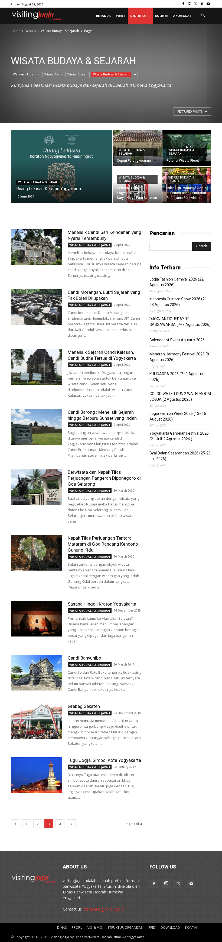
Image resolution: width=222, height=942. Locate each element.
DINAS (62, 927)
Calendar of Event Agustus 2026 (177, 340)
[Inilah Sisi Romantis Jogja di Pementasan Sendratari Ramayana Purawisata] (186, 185)
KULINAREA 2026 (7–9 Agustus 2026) (176, 377)
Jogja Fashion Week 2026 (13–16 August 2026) (177, 416)
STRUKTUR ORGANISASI (125, 927)
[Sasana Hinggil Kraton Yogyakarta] (36, 619)
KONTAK (191, 927)
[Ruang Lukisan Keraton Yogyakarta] (61, 174)
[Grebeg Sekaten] (36, 721)
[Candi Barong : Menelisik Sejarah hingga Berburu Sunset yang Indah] (36, 427)
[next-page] (71, 823)
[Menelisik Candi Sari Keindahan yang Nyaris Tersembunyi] (36, 247)
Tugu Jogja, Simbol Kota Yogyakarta (104, 760)
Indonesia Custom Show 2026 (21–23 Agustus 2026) (179, 302)
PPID (151, 927)
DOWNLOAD (170, 927)
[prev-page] (15, 823)
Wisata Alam (53, 74)
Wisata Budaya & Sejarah (60, 30)
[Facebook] (183, 4)
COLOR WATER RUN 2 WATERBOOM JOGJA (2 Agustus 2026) (180, 397)
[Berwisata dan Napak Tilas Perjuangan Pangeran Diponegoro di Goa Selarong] (36, 487)
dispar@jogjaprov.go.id (104, 909)
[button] (203, 16)
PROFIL (77, 927)
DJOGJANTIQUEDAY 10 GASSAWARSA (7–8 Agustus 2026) (180, 322)
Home (15, 30)
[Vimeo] (202, 4)
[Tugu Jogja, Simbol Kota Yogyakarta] (36, 775)
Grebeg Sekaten (84, 706)
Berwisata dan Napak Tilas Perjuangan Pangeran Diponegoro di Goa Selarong (104, 478)
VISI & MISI (95, 927)
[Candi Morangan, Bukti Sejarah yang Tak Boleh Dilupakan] (36, 307)
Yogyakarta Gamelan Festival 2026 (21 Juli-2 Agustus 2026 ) (179, 436)
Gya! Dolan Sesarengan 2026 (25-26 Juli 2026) (180, 456)
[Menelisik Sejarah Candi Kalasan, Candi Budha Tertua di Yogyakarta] (36, 367)
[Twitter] (196, 4)
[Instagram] (190, 4)
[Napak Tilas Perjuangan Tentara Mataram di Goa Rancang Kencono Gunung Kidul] (36, 553)
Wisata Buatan (77, 74)
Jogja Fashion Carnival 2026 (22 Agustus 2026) (176, 282)
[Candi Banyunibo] (36, 672)
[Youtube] (208, 4)
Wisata (30, 30)
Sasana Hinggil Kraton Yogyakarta (102, 604)
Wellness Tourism (26, 74)
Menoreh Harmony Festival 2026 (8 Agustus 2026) (179, 357)
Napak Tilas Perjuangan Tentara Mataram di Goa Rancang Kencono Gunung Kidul (103, 544)
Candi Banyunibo (84, 658)
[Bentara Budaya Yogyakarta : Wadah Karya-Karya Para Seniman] (137, 185)
